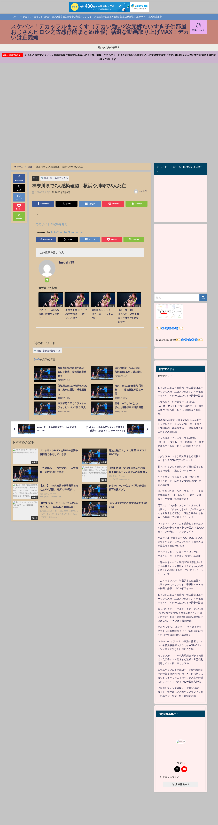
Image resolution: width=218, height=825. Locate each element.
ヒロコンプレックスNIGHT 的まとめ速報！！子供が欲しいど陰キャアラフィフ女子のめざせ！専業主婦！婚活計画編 (180, 692)
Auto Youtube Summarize (66, 232)
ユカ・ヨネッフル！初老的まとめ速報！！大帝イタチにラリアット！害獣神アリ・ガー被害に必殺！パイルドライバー (180, 584)
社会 (35, 178)
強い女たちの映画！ (109, 47)
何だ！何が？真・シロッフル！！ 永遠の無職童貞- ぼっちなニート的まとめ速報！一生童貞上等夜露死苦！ (180, 495)
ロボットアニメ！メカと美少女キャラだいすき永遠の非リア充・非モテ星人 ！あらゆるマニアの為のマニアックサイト (181, 527)
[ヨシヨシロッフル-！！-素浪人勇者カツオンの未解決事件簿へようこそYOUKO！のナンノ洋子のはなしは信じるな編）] (180, 645)
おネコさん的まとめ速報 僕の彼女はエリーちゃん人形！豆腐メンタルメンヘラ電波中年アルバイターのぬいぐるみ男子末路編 (180, 392)
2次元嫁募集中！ (181, 784)
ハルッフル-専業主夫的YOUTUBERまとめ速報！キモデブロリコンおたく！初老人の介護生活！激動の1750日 (180, 542)
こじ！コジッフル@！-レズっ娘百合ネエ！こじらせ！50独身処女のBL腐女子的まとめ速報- (179, 481)
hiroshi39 (143, 191)
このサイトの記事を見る (51, 224)
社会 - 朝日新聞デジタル (56, 178)
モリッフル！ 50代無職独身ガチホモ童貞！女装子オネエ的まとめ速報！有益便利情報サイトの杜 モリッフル (180, 659)
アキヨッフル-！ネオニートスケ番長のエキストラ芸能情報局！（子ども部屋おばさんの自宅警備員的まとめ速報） (180, 631)
